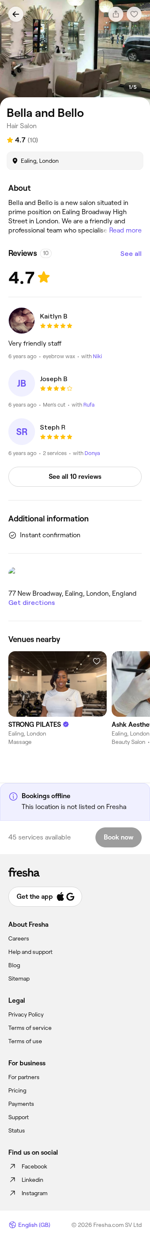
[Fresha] (75, 872)
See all (131, 253)
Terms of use (25, 1041)
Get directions (31, 602)
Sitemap (19, 978)
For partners (24, 1077)
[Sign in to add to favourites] (96, 661)
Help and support (30, 951)
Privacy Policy (26, 1014)
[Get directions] (75, 574)
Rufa (89, 405)
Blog (14, 965)
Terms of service (30, 1027)
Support (18, 1117)
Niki (97, 356)
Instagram (35, 1193)
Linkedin (32, 1179)
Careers (18, 938)
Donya (92, 453)
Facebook (34, 1166)
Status (16, 1130)
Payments (21, 1103)
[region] (75, 53)
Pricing (17, 1090)
